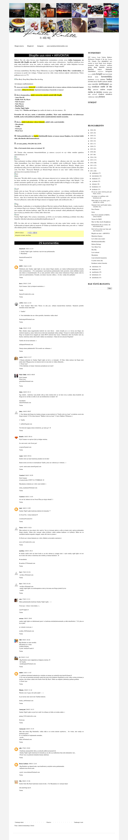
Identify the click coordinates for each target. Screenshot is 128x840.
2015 (91, 160)
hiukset (100, 69)
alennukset (105, 61)
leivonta (90, 81)
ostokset (95, 86)
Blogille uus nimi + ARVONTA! (101, 233)
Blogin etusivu (19, 46)
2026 (91, 130)
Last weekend (95, 252)
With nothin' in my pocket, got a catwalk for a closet (101, 201)
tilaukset (101, 94)
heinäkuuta (95, 187)
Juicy (20, 411)
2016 (91, 157)
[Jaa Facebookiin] (34, 233)
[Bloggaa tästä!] (31, 233)
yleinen (101, 96)
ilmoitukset (92, 71)
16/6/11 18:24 (27, 527)
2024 (91, 135)
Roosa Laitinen (23, 764)
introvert (90, 74)
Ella (20, 781)
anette (21, 357)
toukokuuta (95, 267)
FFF (89, 57)
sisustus (105, 92)
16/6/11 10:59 (29, 475)
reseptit (109, 89)
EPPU (21, 266)
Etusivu (49, 822)
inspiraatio (100, 71)
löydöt (100, 81)
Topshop (110, 59)
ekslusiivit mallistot (106, 65)
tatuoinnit (94, 94)
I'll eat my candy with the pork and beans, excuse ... (101, 192)
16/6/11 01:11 (27, 392)
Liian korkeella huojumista (99, 258)
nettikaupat (104, 83)
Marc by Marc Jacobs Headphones (101, 222)
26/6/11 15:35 (30, 729)
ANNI (21, 303)
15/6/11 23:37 (27, 357)
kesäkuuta (95, 189)
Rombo (21, 436)
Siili (20, 640)
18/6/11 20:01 (28, 618)
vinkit (96, 97)
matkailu (104, 81)
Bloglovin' (30, 46)
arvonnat (23, 235)
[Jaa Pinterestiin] (36, 233)
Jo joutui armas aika (97, 260)
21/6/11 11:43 (25, 657)
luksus (95, 81)
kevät (107, 74)
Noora (21, 527)
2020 (91, 146)
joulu (94, 74)
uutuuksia (109, 94)
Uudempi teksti (19, 822)
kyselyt (97, 79)
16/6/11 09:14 (28, 436)
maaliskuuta (95, 272)
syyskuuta (95, 181)
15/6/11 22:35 (29, 249)
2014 (91, 163)
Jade (20, 508)
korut (96, 77)
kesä (104, 74)
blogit (100, 63)
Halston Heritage (96, 244)
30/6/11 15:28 (26, 781)
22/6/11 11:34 (28, 690)
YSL (89, 61)
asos (111, 61)
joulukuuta (95, 173)
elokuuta (94, 184)
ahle (20, 748)
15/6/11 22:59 (27, 266)
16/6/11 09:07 (27, 411)
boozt (104, 63)
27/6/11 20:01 (26, 748)
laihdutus (102, 79)
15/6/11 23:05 (27, 283)
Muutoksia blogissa (97, 236)
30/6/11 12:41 (33, 764)
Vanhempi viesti (78, 822)
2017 (91, 154)
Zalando (94, 61)
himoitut (91, 69)
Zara (99, 61)
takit (89, 94)
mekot (90, 84)
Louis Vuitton (101, 57)
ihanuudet (109, 69)
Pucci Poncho (95, 209)
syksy (110, 92)
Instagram (40, 46)
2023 (91, 138)
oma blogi (28, 235)
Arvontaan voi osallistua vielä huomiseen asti (100, 197)
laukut (109, 79)
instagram (108, 71)
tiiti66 (21, 673)
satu (20, 599)
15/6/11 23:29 (27, 328)
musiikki (95, 84)
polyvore (95, 89)
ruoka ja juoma (95, 91)
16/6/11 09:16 (27, 456)
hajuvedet (109, 67)
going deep (92, 67)
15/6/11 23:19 (27, 303)
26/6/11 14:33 (30, 709)
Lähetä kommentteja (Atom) (26, 825)
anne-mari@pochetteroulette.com (57, 46)
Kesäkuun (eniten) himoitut (99, 263)
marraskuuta (95, 176)
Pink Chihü (22, 375)
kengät (99, 73)
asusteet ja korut (93, 63)
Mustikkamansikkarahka (98, 241)
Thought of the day (101, 59)
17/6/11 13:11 (26, 599)
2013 (91, 165)
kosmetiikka (106, 76)
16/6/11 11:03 (29, 497)
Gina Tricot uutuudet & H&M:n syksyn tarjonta (101, 215)
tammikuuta (95, 277)
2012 (91, 168)
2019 (91, 149)
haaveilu (101, 67)
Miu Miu (94, 250)
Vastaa (21, 260)
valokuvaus (91, 97)
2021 (91, 144)
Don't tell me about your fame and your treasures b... (101, 230)
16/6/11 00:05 (31, 374)
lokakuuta (95, 178)
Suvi (20, 572)
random (102, 89)
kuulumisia (91, 79)
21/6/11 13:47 (27, 673)
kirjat (110, 74)
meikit (110, 81)
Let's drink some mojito (98, 239)
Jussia (93, 212)
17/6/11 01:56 (26, 584)
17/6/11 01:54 (26, 572)
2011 (91, 171)
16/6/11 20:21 (29, 551)
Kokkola (94, 57)
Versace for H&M (97, 219)
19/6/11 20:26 (26, 640)
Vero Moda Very (96, 247)
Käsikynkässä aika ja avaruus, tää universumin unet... (101, 225)
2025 (91, 133)
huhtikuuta (95, 269)
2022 (91, 141)
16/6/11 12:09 (26, 508)
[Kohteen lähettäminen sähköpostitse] (29, 233)
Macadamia (95, 255)
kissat (90, 76)
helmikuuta (95, 275)
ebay (96, 65)
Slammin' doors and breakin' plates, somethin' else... (102, 206)
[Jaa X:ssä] (32, 233)
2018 (91, 152)
